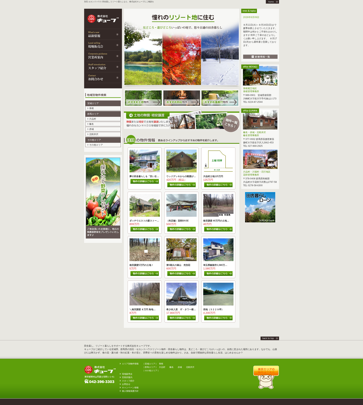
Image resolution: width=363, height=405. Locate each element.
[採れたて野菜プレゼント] (103, 242)
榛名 (91, 124)
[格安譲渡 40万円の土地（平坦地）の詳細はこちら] (218, 230)
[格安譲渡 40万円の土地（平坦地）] (218, 216)
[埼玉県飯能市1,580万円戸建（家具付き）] (218, 260)
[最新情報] (103, 34)
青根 (91, 108)
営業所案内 (127, 377)
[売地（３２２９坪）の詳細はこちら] (218, 319)
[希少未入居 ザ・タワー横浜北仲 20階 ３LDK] (181, 304)
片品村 (92, 119)
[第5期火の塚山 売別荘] (181, 260)
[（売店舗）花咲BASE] (181, 216)
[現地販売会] (103, 45)
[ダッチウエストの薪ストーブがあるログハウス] (145, 216)
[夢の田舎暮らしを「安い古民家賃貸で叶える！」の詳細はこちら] (144, 183)
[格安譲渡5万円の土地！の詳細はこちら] (144, 275)
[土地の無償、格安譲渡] (181, 133)
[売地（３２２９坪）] (218, 304)
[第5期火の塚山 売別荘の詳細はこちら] (181, 275)
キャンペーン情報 (130, 387)
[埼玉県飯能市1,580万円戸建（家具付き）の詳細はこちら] (218, 275)
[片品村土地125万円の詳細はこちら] (218, 186)
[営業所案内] (103, 55)
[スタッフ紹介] (103, 66)
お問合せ (126, 384)
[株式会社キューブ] (270, 339)
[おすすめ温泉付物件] (220, 106)
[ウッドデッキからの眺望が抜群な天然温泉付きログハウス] (181, 171)
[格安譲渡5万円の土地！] (145, 260)
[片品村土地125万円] (218, 171)
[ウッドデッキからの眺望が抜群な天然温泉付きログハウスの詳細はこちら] (181, 186)
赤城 (91, 129)
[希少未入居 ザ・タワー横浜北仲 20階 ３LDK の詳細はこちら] (181, 319)
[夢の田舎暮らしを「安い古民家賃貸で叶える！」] (145, 171)
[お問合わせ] (103, 77)
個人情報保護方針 (130, 391)
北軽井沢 (93, 134)
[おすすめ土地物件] (143, 106)
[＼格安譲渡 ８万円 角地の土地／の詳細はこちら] (144, 319)
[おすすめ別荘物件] (181, 106)
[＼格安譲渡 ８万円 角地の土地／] (145, 304)
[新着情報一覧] (260, 58)
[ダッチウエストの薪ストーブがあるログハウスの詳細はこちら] (144, 230)
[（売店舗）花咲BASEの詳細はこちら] (181, 230)
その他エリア (96, 145)
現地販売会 (127, 374)
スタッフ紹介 (128, 381)
